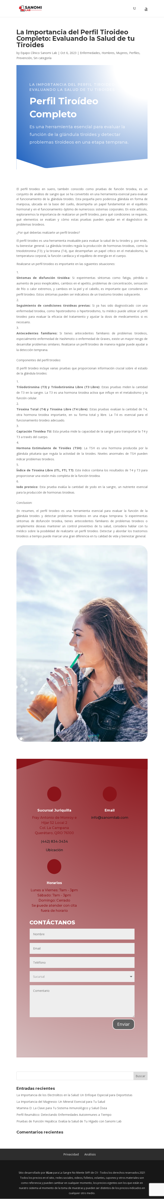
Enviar (123, 1024)
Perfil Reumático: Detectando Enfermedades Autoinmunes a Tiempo (63, 1115)
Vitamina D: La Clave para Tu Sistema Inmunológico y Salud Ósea (61, 1108)
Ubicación (54, 850)
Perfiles (134, 53)
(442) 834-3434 (54, 841)
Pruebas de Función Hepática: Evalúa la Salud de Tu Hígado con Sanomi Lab (69, 1121)
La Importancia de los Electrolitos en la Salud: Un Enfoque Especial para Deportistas (74, 1095)
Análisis (90, 1154)
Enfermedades (90, 53)
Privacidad (71, 1154)
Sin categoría (42, 58)
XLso (49, 1172)
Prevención (24, 58)
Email (110, 810)
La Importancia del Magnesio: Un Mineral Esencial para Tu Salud (60, 1102)
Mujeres (121, 53)
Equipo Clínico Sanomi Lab (38, 53)
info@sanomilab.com (109, 818)
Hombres (108, 53)
